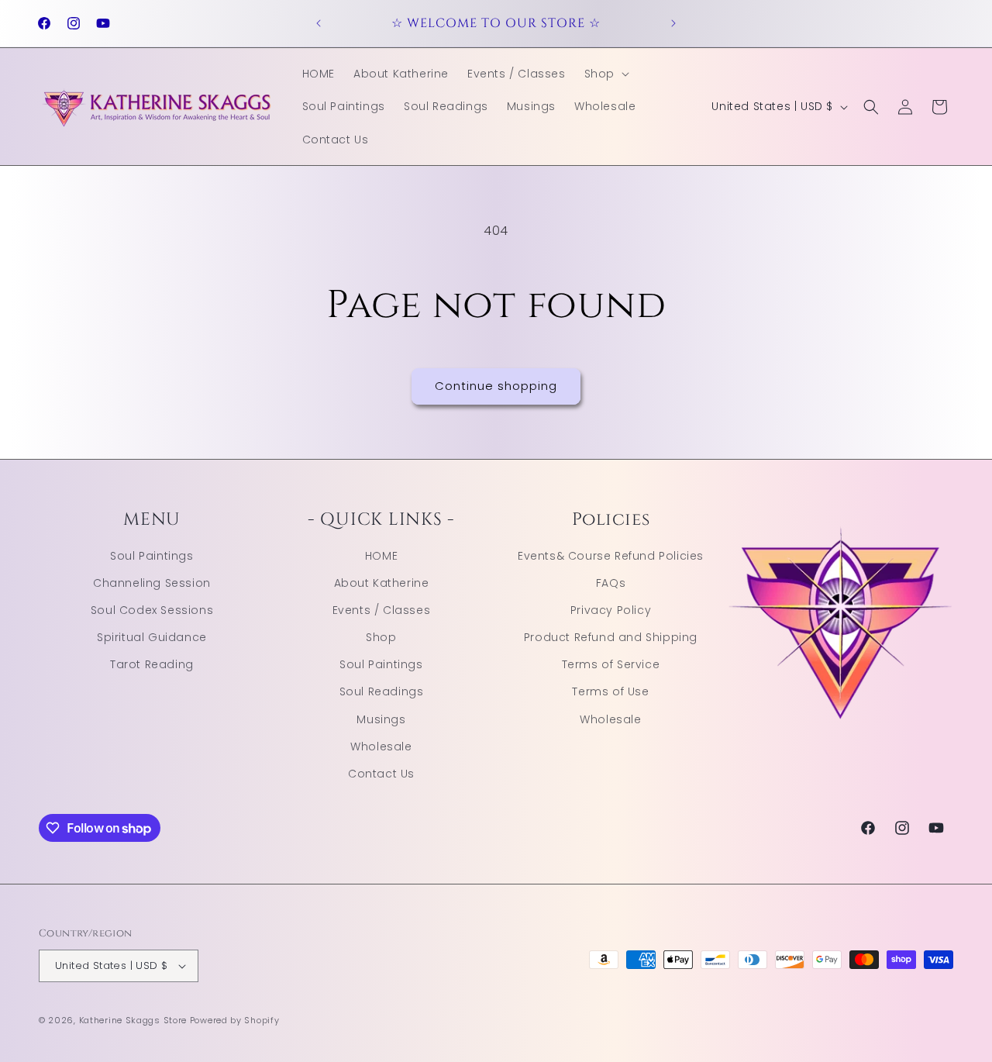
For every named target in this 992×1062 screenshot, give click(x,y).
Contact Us (381, 773)
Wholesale (381, 746)
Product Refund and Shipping (611, 637)
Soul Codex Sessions (152, 610)
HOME (381, 556)
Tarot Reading (152, 664)
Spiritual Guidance (152, 637)
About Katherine (381, 583)
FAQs (610, 583)
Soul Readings (381, 691)
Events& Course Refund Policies (611, 556)
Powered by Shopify (235, 1020)
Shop (381, 637)
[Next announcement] (673, 23)
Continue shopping (496, 386)
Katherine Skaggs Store (133, 1020)
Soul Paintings (151, 556)
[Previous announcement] (318, 23)
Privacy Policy (610, 610)
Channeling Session (152, 583)
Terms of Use (610, 691)
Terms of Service (611, 664)
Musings (380, 719)
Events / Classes (381, 610)
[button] (605, 73)
